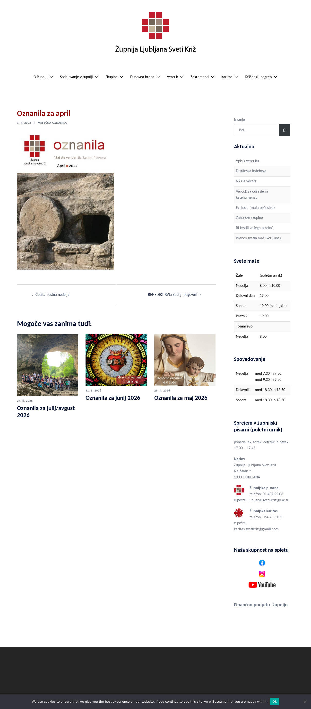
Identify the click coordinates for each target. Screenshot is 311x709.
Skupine (111, 77)
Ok (274, 701)
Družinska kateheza (251, 171)
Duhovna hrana (142, 77)
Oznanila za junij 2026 (113, 398)
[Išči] (284, 130)
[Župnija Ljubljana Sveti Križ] (155, 35)
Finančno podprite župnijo (261, 605)
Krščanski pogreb (258, 77)
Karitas (226, 77)
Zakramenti (199, 77)
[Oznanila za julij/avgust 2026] (47, 365)
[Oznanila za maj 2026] (185, 360)
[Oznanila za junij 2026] (116, 360)
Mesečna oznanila (52, 122)
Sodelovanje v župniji (76, 77)
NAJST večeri (246, 181)
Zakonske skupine (249, 218)
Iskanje (239, 120)
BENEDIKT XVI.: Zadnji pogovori (172, 295)
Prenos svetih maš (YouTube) (258, 238)
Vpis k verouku (247, 161)
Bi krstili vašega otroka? (255, 228)
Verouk (172, 77)
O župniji (40, 77)
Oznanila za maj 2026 (180, 398)
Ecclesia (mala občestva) (255, 208)
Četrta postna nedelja (52, 295)
